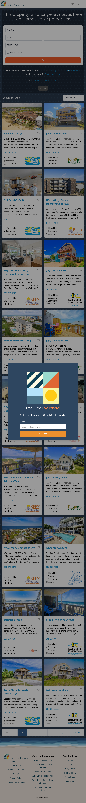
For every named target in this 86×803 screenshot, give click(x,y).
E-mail (22, 422)
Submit (43, 433)
